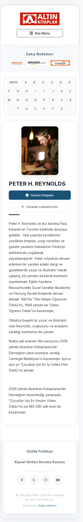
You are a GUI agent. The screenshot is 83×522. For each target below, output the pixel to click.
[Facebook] (22, 480)
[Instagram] (46, 480)
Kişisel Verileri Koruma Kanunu (40, 462)
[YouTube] (57, 480)
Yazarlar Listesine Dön (42, 207)
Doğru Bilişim (47, 505)
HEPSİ (13, 82)
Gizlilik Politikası (40, 451)
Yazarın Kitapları (42, 195)
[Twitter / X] (34, 480)
